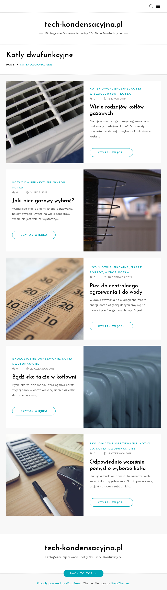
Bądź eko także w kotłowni (44, 377)
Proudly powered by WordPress (59, 583)
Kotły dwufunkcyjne (109, 88)
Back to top (81, 573)
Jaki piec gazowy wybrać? (43, 201)
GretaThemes (120, 583)
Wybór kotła (119, 93)
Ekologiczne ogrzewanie (36, 358)
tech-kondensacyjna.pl (83, 25)
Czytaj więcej (111, 152)
